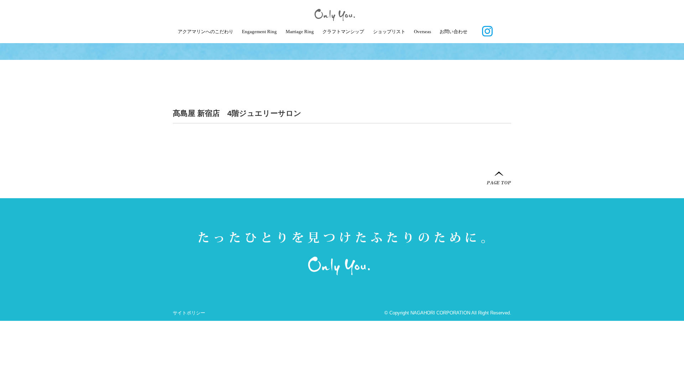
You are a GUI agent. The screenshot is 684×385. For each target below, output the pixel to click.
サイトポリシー (189, 312)
